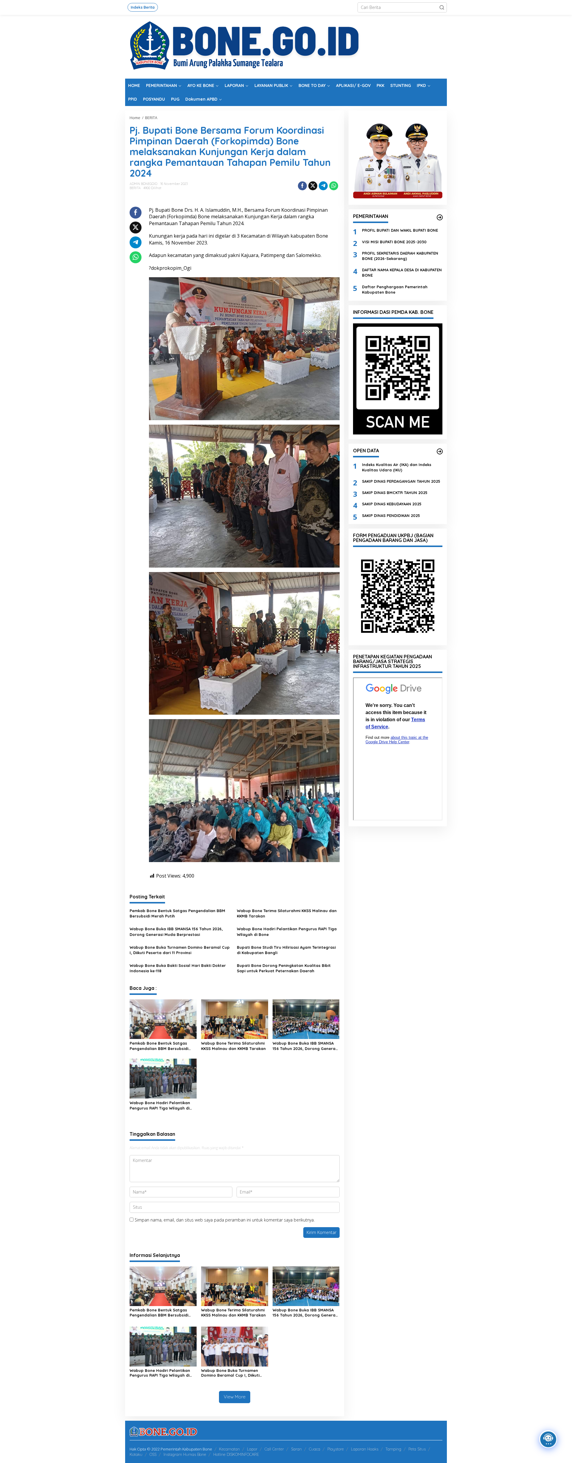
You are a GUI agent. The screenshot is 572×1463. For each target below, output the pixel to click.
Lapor (252, 1449)
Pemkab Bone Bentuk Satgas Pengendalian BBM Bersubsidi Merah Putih (177, 913)
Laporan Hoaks (364, 1449)
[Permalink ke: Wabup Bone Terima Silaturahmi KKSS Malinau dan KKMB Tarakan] (234, 1018)
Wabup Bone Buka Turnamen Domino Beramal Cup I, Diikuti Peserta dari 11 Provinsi (180, 950)
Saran (296, 1449)
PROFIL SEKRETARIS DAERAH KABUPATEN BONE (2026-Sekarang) (400, 256)
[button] (442, 7)
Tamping (393, 1449)
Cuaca (314, 1449)
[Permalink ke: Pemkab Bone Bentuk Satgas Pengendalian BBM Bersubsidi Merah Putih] (163, 1018)
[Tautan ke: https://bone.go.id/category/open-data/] (439, 451)
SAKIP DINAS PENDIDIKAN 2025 (391, 515)
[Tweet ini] (312, 185)
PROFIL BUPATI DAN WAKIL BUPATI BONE (400, 230)
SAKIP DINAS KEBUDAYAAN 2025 (392, 503)
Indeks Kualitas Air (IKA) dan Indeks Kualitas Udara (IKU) (396, 467)
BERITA (135, 188)
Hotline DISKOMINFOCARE (236, 1454)
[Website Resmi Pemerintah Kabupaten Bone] (286, 46)
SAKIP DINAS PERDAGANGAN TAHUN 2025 (401, 481)
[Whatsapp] (333, 185)
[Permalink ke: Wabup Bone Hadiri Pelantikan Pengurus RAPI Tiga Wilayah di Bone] (163, 1078)
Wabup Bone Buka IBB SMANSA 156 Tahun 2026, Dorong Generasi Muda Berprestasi (176, 931)
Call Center (274, 1449)
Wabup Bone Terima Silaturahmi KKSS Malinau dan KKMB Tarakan (287, 913)
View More (234, 1397)
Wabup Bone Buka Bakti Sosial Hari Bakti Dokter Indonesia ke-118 (178, 968)
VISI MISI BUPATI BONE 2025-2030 (394, 241)
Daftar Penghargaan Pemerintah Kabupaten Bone (395, 289)
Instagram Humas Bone (185, 1454)
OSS (153, 1454)
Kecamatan (229, 1449)
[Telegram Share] (323, 185)
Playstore (335, 1449)
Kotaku (136, 1454)
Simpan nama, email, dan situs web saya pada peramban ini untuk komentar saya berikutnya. (225, 1220)
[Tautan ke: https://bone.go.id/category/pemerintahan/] (439, 217)
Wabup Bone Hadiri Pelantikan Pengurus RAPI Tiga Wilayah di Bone (287, 931)
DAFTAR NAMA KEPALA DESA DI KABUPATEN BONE (402, 272)
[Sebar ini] (302, 185)
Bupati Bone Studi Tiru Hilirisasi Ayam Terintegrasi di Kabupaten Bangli (286, 950)
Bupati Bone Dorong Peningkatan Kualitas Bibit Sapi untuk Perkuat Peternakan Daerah (284, 968)
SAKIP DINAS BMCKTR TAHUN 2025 (395, 492)
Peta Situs (417, 1449)
